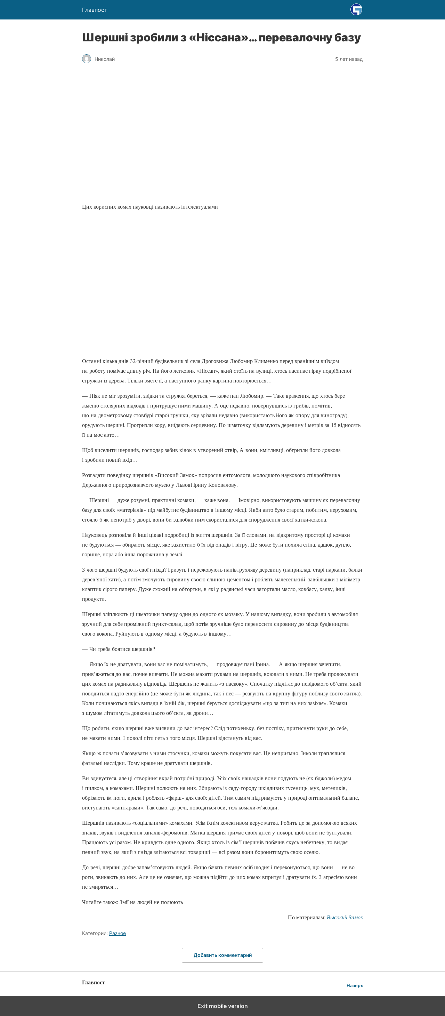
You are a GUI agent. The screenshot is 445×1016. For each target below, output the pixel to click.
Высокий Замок (345, 917)
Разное (117, 933)
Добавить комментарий (223, 955)
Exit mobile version (222, 1005)
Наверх (355, 985)
